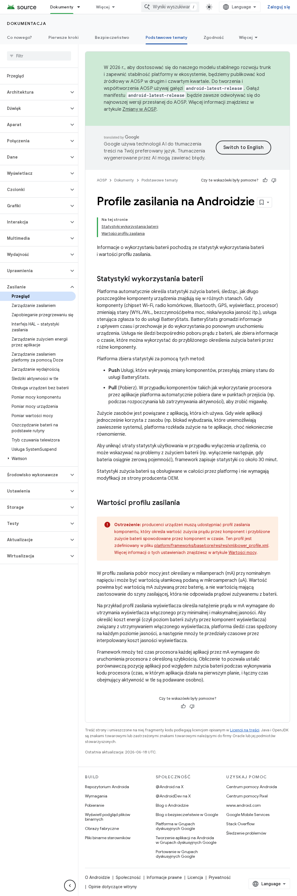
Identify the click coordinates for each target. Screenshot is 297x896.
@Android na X (170, 786)
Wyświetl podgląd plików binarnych (107, 817)
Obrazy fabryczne (102, 828)
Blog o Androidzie (172, 805)
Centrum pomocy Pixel (247, 796)
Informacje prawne (164, 877)
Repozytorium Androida (107, 786)
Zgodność (214, 37)
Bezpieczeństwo (112, 37)
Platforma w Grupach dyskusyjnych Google (175, 826)
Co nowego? (19, 37)
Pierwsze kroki (63, 37)
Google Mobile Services (247, 814)
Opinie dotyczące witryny (112, 886)
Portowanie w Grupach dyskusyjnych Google (177, 854)
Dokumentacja (26, 23)
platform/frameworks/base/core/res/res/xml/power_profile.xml (211, 545)
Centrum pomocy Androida (251, 786)
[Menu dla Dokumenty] (81, 7)
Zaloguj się (278, 7)
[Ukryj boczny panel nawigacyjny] (70, 885)
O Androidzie (97, 877)
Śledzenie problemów (246, 833)
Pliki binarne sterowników (108, 837)
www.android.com (243, 805)
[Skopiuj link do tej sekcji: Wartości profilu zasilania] (185, 503)
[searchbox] (39, 56)
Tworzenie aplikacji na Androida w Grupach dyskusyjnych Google (186, 840)
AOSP (102, 180)
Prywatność (220, 877)
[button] (34, 92)
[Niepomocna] (273, 180)
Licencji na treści (244, 730)
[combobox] (170, 7)
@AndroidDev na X (173, 796)
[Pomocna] (265, 180)
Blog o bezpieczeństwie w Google (187, 814)
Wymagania (96, 796)
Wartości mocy (242, 552)
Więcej (103, 7)
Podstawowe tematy (166, 37)
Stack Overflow (240, 823)
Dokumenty (61, 7)
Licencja (195, 877)
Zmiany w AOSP (139, 109)
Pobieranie (94, 805)
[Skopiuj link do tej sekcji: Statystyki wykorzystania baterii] (209, 279)
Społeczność (128, 877)
